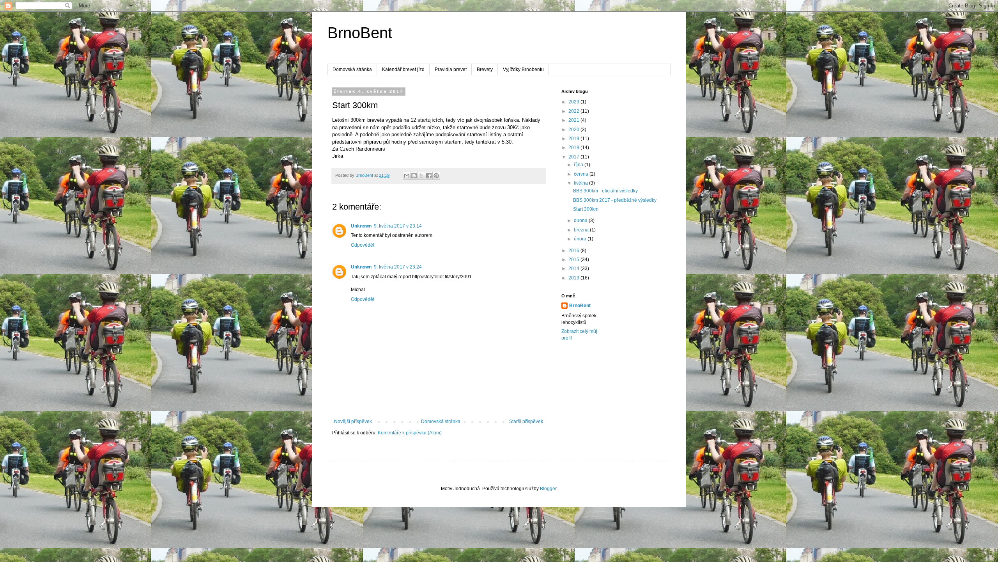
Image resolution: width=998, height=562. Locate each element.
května (581, 183)
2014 (574, 268)
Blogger (548, 488)
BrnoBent (359, 32)
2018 (574, 147)
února (580, 239)
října (579, 164)
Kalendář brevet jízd (403, 69)
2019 (574, 138)
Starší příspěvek (526, 421)
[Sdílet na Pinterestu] (436, 176)
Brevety (485, 69)
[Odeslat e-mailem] (407, 176)
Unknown (361, 226)
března (582, 230)
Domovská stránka (352, 69)
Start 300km (585, 209)
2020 (574, 129)
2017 (574, 157)
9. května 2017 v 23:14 (398, 226)
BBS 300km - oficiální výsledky (605, 191)
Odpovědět (362, 245)
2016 (574, 250)
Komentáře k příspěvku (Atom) (410, 433)
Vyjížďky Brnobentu (523, 69)
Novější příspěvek (353, 421)
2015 (574, 259)
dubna (581, 220)
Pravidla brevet (451, 69)
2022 (574, 111)
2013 (574, 278)
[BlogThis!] (414, 176)
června (581, 174)
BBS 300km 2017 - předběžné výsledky (614, 200)
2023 (574, 102)
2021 (574, 120)
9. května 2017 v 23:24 (398, 267)
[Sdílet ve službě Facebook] (429, 176)
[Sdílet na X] (421, 176)
